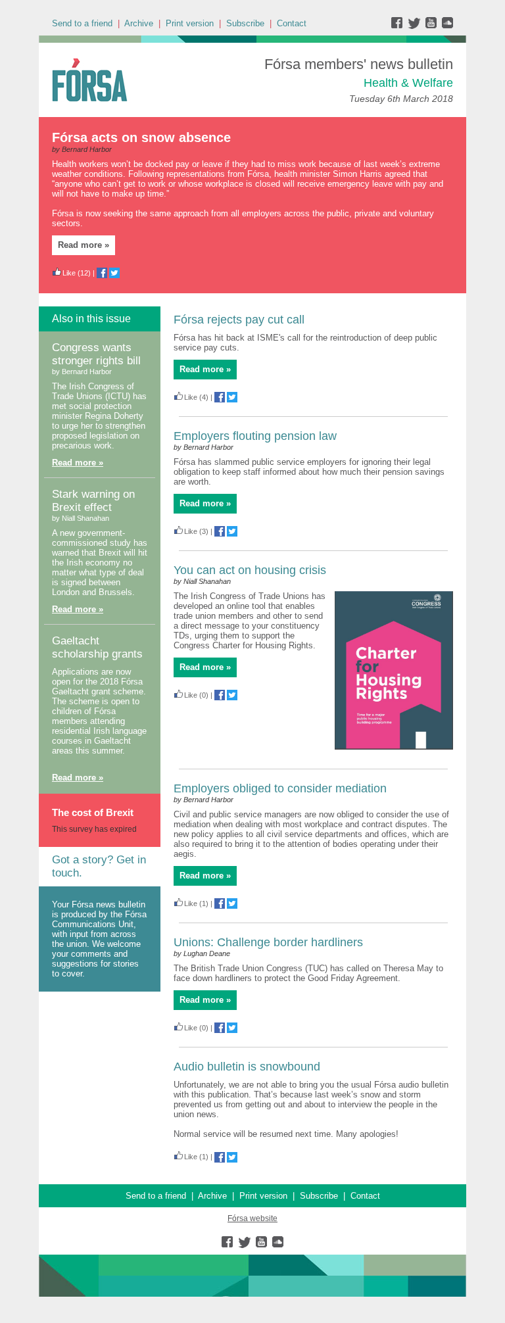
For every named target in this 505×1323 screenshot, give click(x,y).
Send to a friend (82, 23)
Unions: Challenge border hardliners (268, 942)
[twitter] (416, 26)
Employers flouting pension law (255, 436)
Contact (291, 23)
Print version (190, 23)
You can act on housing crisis (250, 570)
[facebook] (399, 26)
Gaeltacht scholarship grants (97, 647)
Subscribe (245, 23)
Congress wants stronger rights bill (96, 354)
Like (69, 273)
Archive (138, 23)
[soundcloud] (447, 26)
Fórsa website (252, 1218)
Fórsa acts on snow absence (141, 137)
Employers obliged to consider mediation (280, 788)
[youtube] (432, 26)
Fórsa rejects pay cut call (239, 319)
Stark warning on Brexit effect (93, 501)
